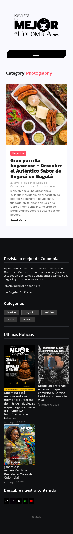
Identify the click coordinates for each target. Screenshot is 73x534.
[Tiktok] (6, 501)
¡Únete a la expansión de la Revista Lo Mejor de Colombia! (18, 472)
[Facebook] (19, 501)
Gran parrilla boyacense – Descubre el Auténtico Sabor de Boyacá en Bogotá (36, 168)
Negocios (18, 153)
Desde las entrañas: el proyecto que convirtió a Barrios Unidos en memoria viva (52, 393)
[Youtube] (31, 501)
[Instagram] (12, 501)
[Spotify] (25, 501)
